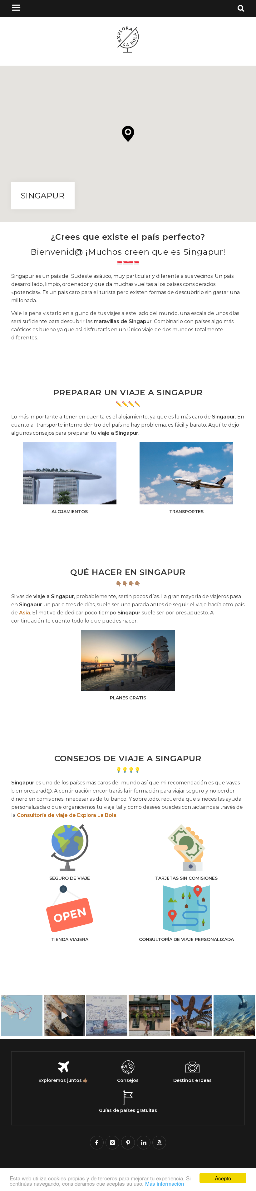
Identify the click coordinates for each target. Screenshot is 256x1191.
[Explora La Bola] (128, 52)
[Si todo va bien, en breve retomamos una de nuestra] (234, 1015)
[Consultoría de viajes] (186, 908)
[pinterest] (128, 1142)
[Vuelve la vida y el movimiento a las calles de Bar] (191, 1015)
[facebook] (97, 1142)
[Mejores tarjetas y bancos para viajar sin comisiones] (186, 847)
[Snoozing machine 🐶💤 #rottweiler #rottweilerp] (64, 1015)
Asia (24, 613)
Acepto (223, 1178)
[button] (128, 134)
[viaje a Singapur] (69, 473)
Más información (164, 1183)
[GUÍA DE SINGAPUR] (128, 660)
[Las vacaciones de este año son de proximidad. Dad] (106, 1015)
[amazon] (159, 1142)
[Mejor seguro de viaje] (69, 847)
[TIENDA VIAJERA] (69, 908)
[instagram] (112, 1142)
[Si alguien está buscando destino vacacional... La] (149, 1015)
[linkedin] (143, 1142)
